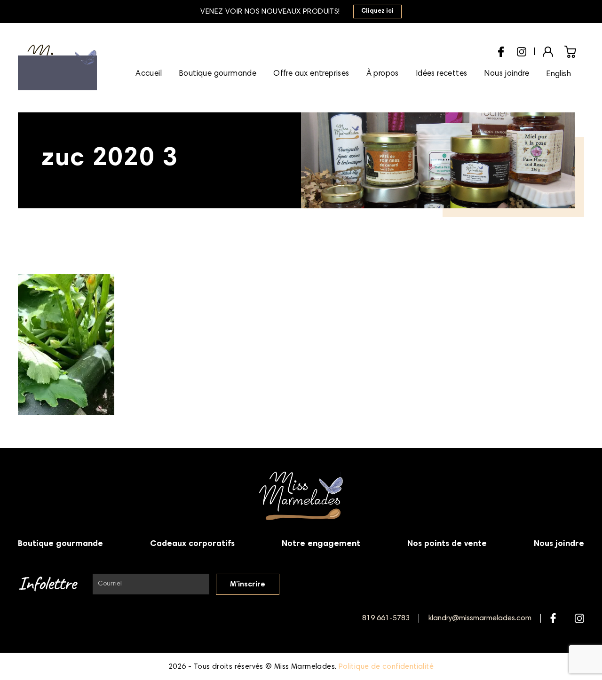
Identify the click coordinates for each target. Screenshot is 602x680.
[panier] (570, 51)
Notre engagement (321, 544)
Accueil (148, 74)
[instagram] (521, 50)
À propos (382, 74)
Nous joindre (506, 74)
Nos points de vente (447, 544)
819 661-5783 (386, 618)
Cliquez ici (377, 11)
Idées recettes (441, 74)
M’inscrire (247, 584)
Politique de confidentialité (386, 667)
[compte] (548, 51)
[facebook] (501, 50)
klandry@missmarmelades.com (479, 618)
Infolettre (47, 584)
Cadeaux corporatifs (192, 544)
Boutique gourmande (217, 74)
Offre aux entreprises (311, 74)
